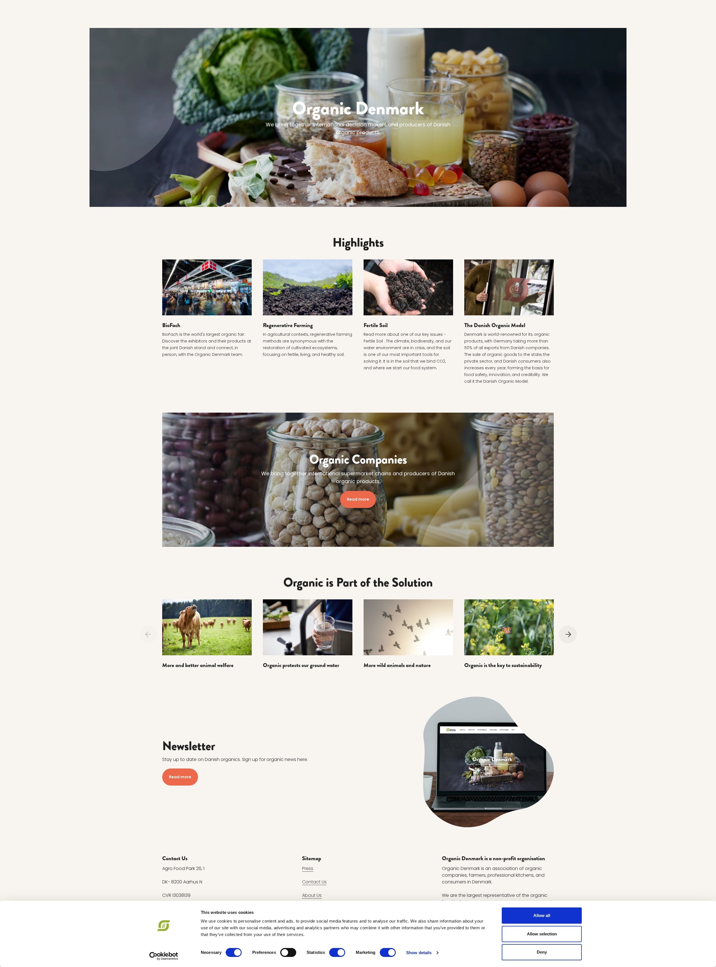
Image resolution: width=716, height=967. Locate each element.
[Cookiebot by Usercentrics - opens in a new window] (163, 956)
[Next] (568, 634)
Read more (358, 499)
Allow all (541, 915)
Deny (542, 952)
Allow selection (542, 933)
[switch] (288, 952)
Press (307, 868)
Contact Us (314, 882)
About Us (312, 895)
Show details (419, 952)
